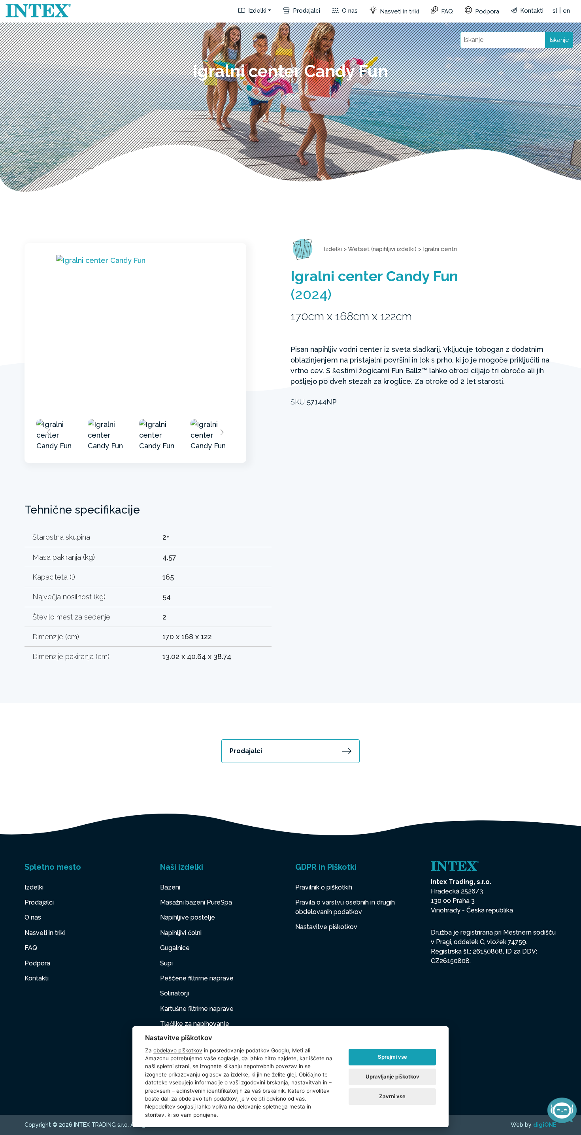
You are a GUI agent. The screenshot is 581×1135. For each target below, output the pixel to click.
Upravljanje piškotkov (392, 1076)
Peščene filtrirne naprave (197, 978)
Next (221, 432)
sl (555, 10)
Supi (166, 963)
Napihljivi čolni (181, 933)
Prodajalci (305, 10)
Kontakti (531, 10)
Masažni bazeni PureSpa (196, 902)
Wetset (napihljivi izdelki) (382, 249)
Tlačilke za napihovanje (194, 1023)
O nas (349, 10)
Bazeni (170, 887)
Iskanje (559, 39)
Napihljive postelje (187, 917)
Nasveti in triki (398, 11)
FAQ (446, 11)
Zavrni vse (392, 1096)
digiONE (544, 1125)
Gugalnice (175, 948)
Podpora (486, 11)
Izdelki (256, 10)
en (566, 10)
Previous (49, 432)
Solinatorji (174, 993)
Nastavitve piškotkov (326, 927)
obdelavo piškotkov (177, 1050)
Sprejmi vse (392, 1057)
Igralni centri (440, 249)
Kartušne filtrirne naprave (197, 1008)
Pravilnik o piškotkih (323, 887)
